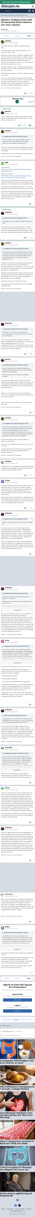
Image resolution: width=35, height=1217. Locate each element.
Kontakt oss (29, 1209)
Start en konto (17, 1000)
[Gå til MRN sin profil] (2, 163)
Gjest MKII (8, 747)
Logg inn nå (17, 1011)
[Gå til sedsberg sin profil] (2, 462)
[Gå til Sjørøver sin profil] (2, 112)
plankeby (5, 29)
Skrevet (11, 42)
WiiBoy (7, 927)
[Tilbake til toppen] (17, 1200)
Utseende (10, 1209)
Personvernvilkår (20, 1209)
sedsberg (8, 461)
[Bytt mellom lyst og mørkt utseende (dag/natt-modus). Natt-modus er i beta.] (24, 1211)
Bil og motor (13, 31)
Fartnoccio (8, 894)
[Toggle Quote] (3, 136)
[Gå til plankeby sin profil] (2, 42)
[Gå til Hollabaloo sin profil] (2, 213)
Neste (29, 36)
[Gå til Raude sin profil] (2, 641)
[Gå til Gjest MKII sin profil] (2, 748)
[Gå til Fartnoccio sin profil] (2, 895)
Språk (3, 1209)
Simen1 (7, 788)
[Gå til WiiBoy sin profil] (2, 927)
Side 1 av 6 (18, 36)
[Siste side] (33, 36)
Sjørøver (8, 111)
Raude (7, 640)
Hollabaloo (8, 212)
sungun (7, 480)
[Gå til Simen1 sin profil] (2, 789)
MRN (6, 162)
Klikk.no (24, 1213)
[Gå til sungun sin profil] (2, 481)
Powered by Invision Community (17, 1214)
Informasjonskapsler (16, 1211)
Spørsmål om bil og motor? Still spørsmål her (16, 2)
